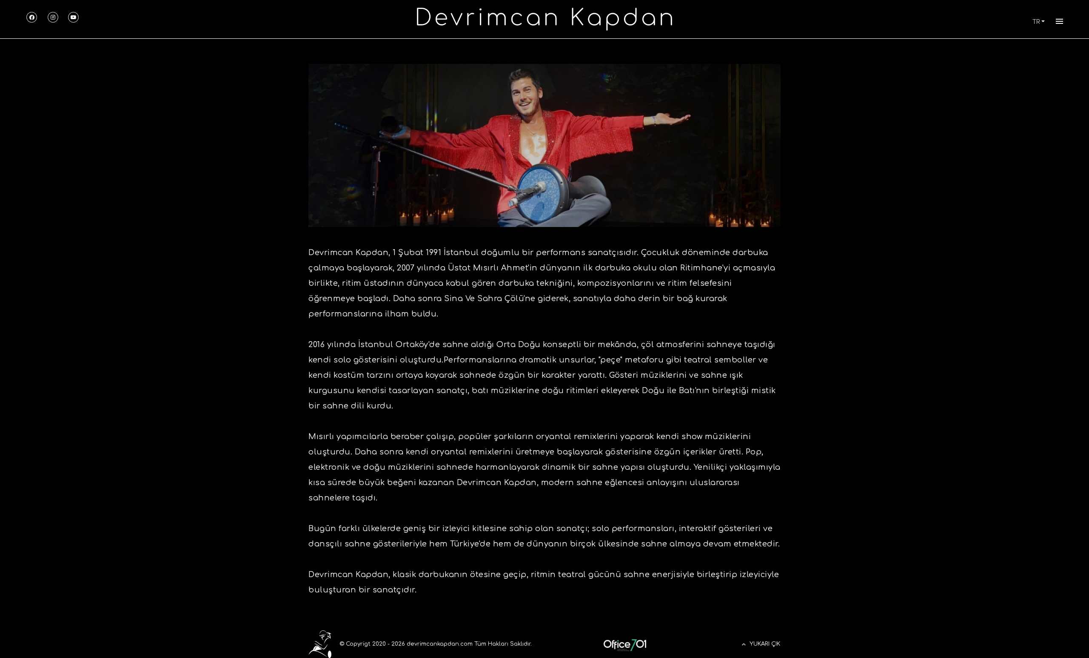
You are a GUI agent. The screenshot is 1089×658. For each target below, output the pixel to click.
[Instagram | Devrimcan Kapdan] (53, 17)
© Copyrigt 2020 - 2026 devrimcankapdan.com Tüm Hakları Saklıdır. (435, 644)
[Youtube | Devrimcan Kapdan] (73, 17)
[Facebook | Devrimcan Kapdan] (31, 17)
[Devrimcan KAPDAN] (544, 18)
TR (1036, 22)
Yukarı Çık (765, 644)
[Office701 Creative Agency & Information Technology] (625, 644)
